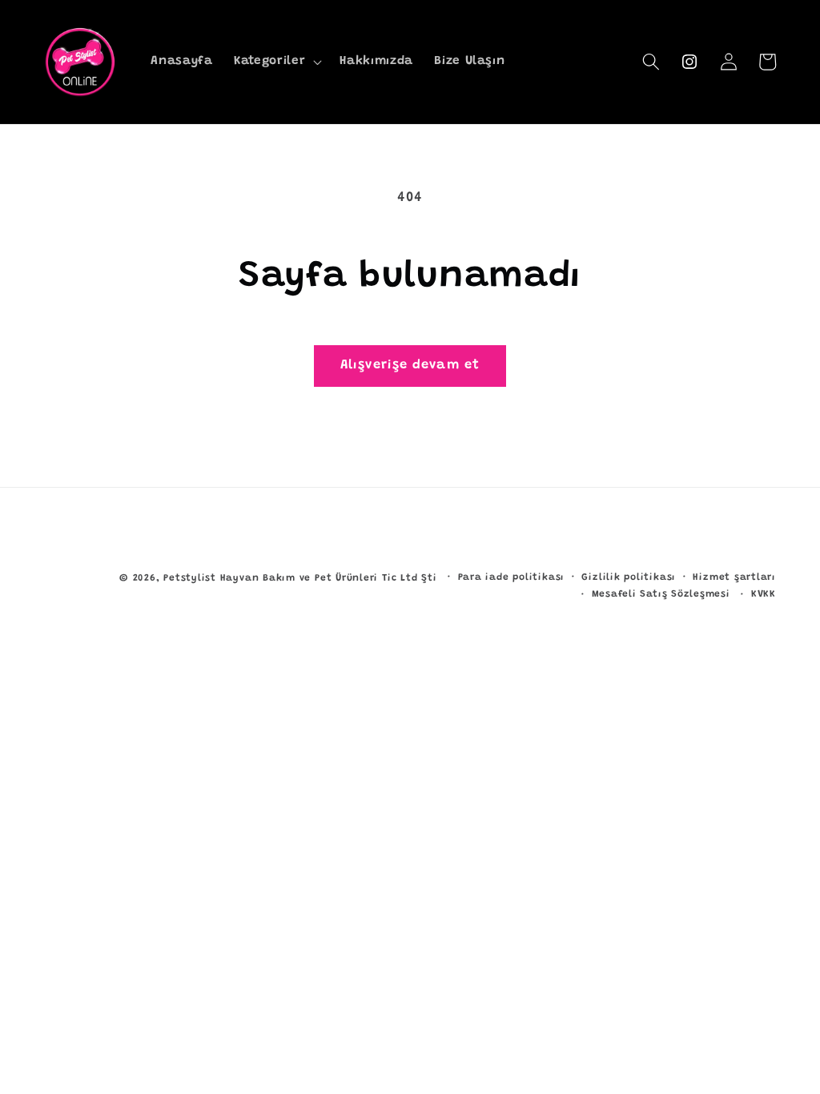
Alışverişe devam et (410, 365)
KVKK (763, 594)
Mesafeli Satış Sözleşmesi (661, 594)
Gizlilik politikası (628, 577)
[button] (276, 61)
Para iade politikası (511, 577)
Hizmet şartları (734, 577)
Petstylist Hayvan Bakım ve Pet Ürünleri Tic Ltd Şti (299, 578)
